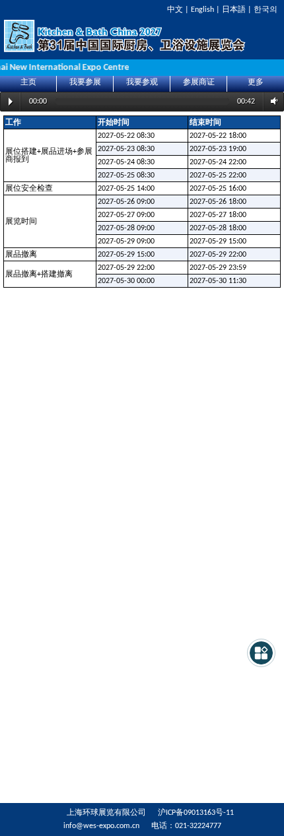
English (202, 10)
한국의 (265, 10)
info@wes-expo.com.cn (101, 826)
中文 (175, 10)
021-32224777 (198, 826)
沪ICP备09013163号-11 (196, 813)
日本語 (234, 10)
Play (11, 102)
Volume (272, 101)
